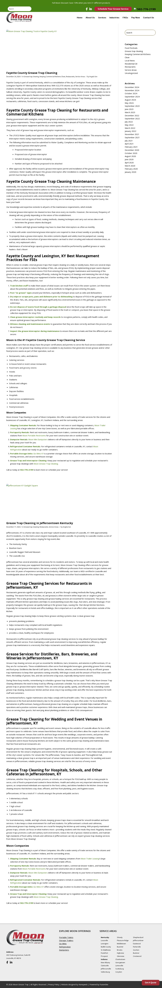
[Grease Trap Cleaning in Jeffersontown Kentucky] (59, 502)
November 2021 (132, 134)
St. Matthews (106, 950)
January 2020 (130, 172)
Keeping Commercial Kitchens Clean (52, 77)
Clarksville (105, 965)
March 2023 (130, 112)
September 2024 (132, 96)
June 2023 (129, 109)
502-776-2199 (146, 9)
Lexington (104, 943)
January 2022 (130, 131)
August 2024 (130, 99)
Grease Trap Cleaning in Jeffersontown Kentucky (39, 523)
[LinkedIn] (90, 9)
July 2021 (129, 140)
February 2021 (131, 147)
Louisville (104, 940)
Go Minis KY (38, 453)
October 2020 (131, 153)
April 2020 (129, 162)
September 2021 (132, 137)
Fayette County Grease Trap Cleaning (31, 73)
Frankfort (104, 953)
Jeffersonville (106, 969)
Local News (130, 60)
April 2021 (129, 143)
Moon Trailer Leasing (90, 858)
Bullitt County (106, 947)
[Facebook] (87, 9)
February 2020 (131, 169)
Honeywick (83, 984)
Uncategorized (131, 73)
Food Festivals (131, 48)
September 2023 (132, 106)
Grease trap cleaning (31, 77)
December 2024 (132, 87)
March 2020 (130, 165)
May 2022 (129, 125)
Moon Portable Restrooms (34, 435)
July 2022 (129, 121)
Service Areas (80, 77)
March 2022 (130, 128)
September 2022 (132, 118)
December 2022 (132, 115)
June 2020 (129, 159)
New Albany (105, 962)
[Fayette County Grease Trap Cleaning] (59, 50)
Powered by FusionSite (98, 984)
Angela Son (93, 77)
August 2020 (130, 156)
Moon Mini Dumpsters (38, 439)
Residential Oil (131, 63)
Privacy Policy (53, 984)
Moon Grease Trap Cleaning (46, 463)
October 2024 (131, 93)
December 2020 (132, 150)
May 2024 (129, 103)
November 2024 (132, 90)
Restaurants (70, 77)
